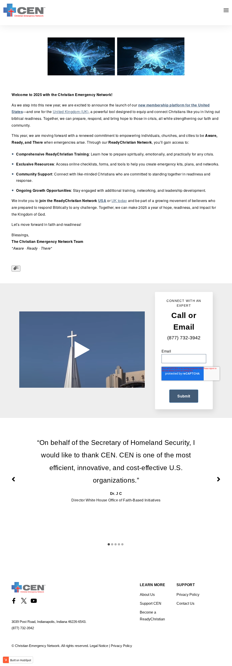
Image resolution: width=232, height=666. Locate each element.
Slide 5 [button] (122, 544)
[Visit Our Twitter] (23, 600)
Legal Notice (99, 646)
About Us (147, 595)
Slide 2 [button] (112, 544)
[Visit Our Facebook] (13, 600)
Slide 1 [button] (109, 544)
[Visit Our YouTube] (33, 600)
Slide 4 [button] (119, 544)
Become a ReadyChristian (152, 615)
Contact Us (185, 603)
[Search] (220, 74)
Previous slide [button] (13, 479)
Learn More (152, 585)
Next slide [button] (218, 479)
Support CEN (150, 603)
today (122, 200)
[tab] (109, 541)
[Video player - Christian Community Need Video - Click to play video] (82, 349)
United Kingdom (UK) (71, 111)
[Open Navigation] (226, 10)
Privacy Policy (187, 595)
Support (185, 585)
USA (102, 200)
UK (114, 200)
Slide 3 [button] (115, 544)
